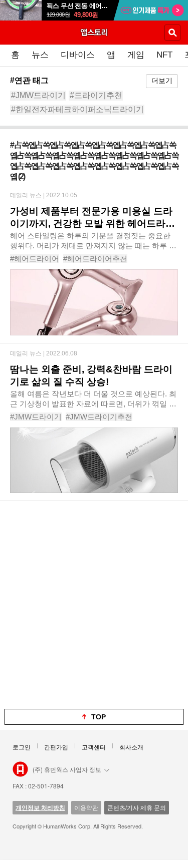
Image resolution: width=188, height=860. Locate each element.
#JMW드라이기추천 (99, 416)
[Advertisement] (94, 605)
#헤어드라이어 (34, 258)
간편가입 (56, 746)
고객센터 (94, 746)
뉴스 (40, 55)
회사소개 (131, 746)
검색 (172, 33)
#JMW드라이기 (38, 95)
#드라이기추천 (96, 95)
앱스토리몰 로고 (20, 769)
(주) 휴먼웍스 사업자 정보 (67, 769)
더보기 (161, 81)
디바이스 (78, 55)
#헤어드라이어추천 (95, 258)
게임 (135, 55)
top (98, 717)
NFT (164, 55)
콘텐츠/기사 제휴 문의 (136, 807)
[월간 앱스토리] (94, 32)
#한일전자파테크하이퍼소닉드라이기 (77, 109)
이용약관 (86, 807)
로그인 (22, 746)
